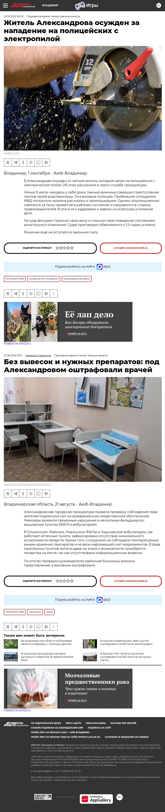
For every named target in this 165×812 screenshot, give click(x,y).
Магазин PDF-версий (123, 723)
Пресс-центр (73, 723)
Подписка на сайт (99, 728)
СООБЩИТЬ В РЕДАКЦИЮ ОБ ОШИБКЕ (127, 737)
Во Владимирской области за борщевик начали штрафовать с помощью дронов (46, 642)
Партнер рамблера (65, 797)
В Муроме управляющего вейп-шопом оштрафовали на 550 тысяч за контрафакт (126, 642)
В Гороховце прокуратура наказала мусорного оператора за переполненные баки (47, 657)
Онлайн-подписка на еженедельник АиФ (57, 728)
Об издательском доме (46, 723)
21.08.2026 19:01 (13, 355)
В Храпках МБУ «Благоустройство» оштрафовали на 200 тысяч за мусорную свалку (125, 657)
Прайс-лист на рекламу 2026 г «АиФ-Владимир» (60, 732)
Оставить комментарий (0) (130, 248)
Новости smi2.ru (17, 343)
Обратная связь (96, 723)
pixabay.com (11, 152)
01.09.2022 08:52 (14, 16)
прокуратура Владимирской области (27, 484)
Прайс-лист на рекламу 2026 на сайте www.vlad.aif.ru (65, 737)
